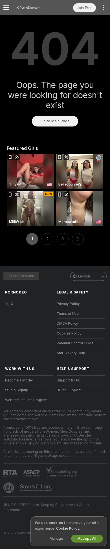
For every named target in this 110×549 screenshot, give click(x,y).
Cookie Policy (67, 528)
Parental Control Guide (75, 343)
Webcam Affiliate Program (26, 400)
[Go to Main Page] (33, 7)
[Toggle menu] (6, 7)
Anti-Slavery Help (71, 353)
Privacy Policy (68, 304)
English (84, 276)
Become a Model (19, 380)
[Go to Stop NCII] (36, 487)
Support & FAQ (69, 380)
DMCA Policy (67, 324)
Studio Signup (16, 390)
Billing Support (69, 390)
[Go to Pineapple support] (9, 487)
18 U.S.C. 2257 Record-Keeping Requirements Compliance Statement (50, 507)
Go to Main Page (55, 121)
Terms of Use (68, 314)
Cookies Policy (69, 333)
